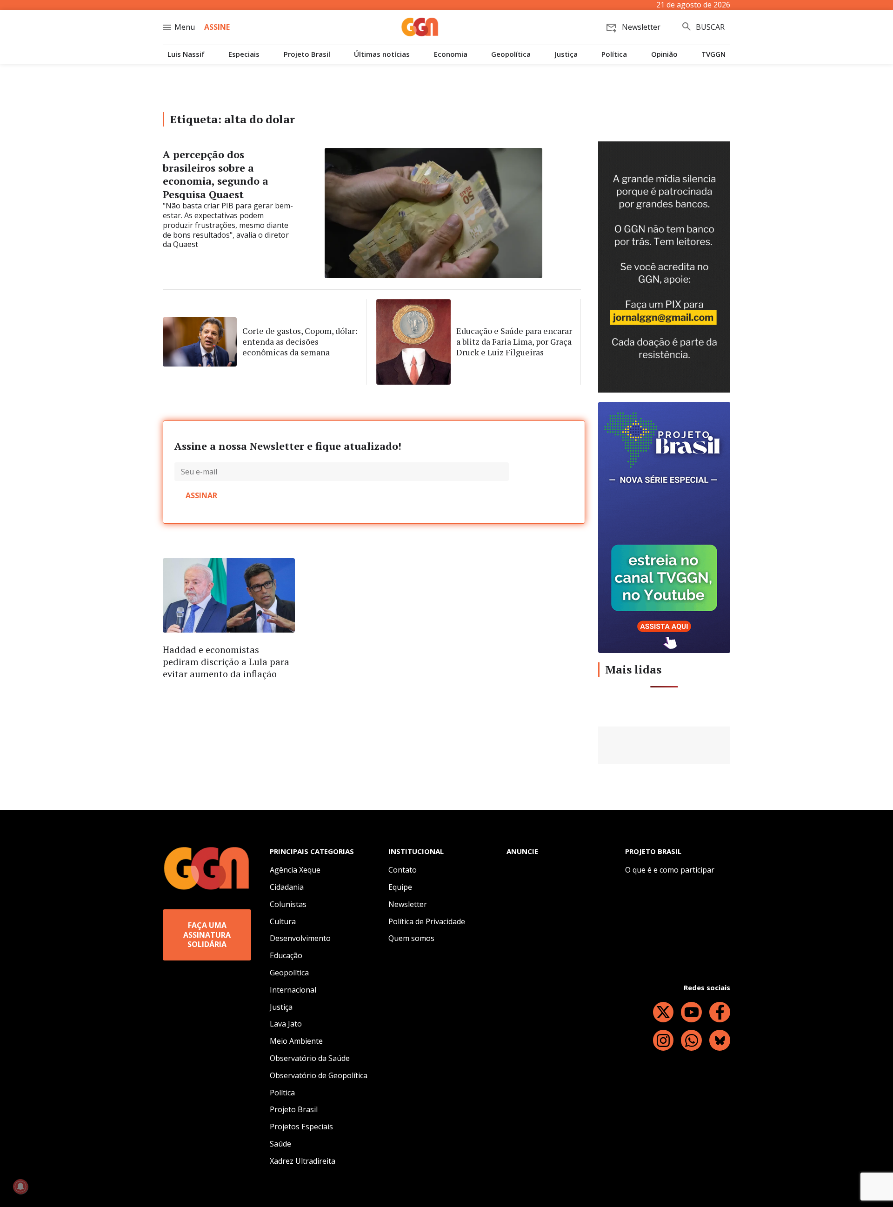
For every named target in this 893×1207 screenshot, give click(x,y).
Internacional (293, 990)
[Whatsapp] (691, 1040)
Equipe (400, 887)
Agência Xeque (295, 870)
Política (614, 54)
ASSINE (217, 27)
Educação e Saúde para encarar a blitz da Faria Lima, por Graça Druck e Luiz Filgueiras (514, 341)
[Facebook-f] (719, 1012)
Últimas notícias (382, 54)
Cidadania (287, 887)
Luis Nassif (186, 54)
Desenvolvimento (300, 938)
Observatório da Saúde (310, 1058)
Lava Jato (286, 1024)
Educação (286, 955)
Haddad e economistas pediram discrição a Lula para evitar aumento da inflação (226, 661)
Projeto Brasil (307, 54)
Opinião (664, 54)
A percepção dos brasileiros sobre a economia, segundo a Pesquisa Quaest (215, 174)
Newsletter (407, 904)
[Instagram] (663, 1040)
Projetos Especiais (301, 1126)
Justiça (566, 54)
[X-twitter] (663, 1012)
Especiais (244, 54)
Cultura (283, 921)
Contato (402, 870)
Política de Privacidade (426, 921)
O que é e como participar (669, 870)
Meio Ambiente (296, 1041)
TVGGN (713, 54)
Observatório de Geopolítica (318, 1075)
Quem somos (411, 938)
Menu (184, 27)
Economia (450, 54)
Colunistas (288, 904)
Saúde (280, 1144)
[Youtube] (691, 1012)
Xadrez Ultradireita (302, 1161)
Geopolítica (511, 54)
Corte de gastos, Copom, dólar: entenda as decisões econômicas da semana (299, 341)
